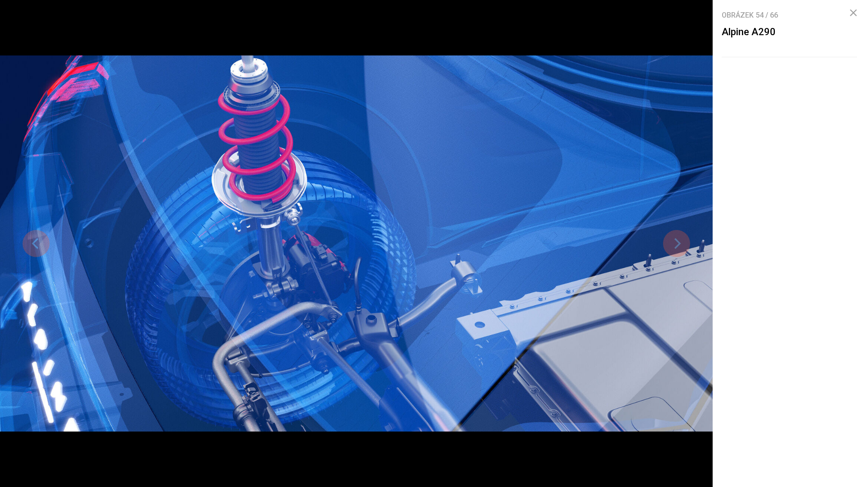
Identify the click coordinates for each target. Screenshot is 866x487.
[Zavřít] (853, 13)
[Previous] (36, 243)
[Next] (676, 243)
